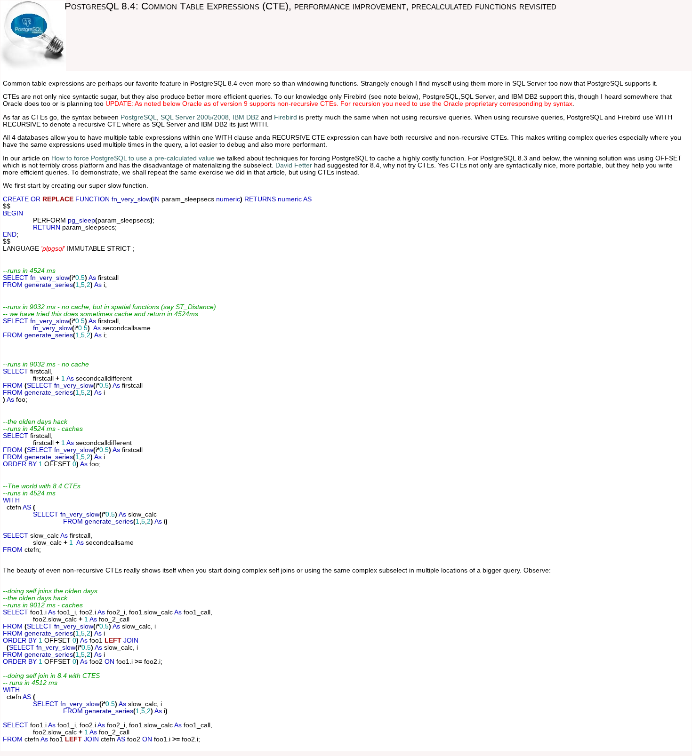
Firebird (285, 117)
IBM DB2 (246, 117)
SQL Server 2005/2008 (195, 117)
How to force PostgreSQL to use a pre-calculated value (133, 158)
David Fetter (293, 165)
